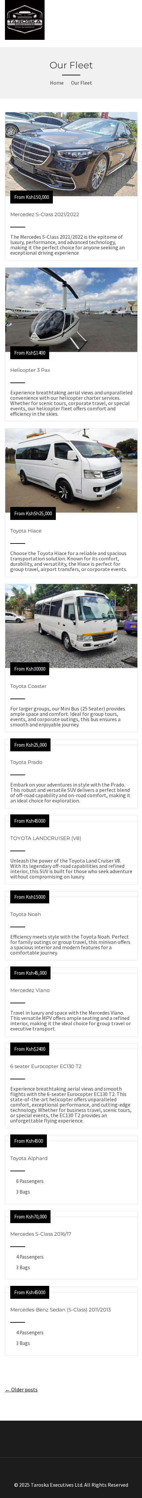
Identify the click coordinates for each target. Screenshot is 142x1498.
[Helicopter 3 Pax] (71, 350)
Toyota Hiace (26, 531)
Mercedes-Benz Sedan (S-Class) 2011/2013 (60, 1309)
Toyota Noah (25, 914)
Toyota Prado (26, 762)
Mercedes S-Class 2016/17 (40, 1234)
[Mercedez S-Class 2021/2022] (71, 194)
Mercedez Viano (30, 990)
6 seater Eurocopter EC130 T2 (46, 1066)
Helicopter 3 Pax (30, 370)
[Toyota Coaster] (71, 666)
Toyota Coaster (28, 686)
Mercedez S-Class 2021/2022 (44, 214)
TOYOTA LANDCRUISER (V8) (45, 838)
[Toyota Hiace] (71, 510)
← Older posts (21, 1389)
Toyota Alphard (29, 1158)
